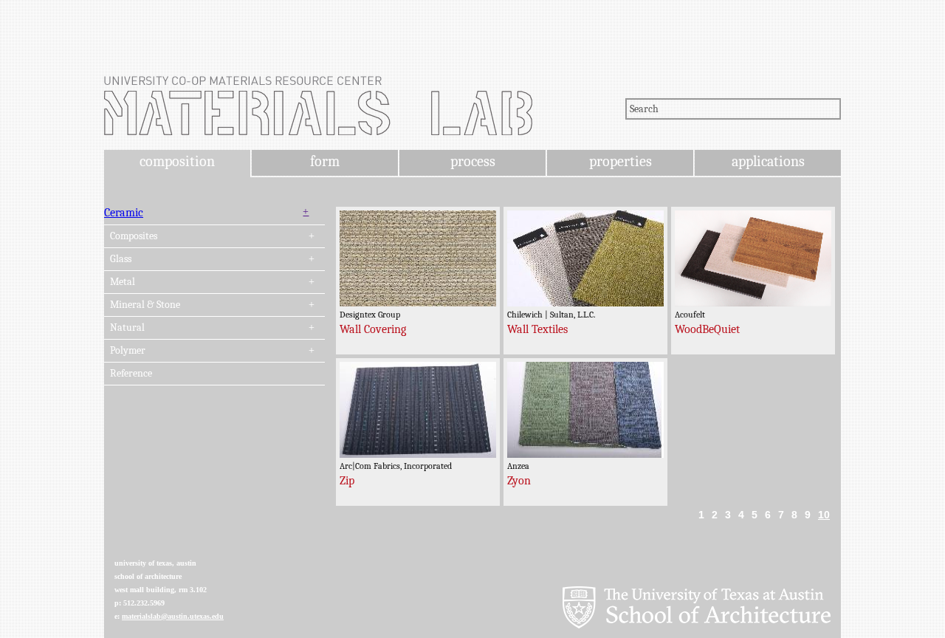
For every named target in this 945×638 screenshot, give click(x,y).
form (325, 161)
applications (768, 161)
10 (824, 515)
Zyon (519, 480)
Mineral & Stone (145, 305)
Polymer (127, 351)
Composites (133, 236)
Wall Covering (373, 329)
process (472, 161)
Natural (127, 328)
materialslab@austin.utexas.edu (173, 616)
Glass (120, 259)
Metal (122, 282)
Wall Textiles (537, 329)
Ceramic (123, 212)
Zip (347, 480)
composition (177, 161)
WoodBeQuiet (707, 329)
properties (620, 161)
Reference (131, 373)
